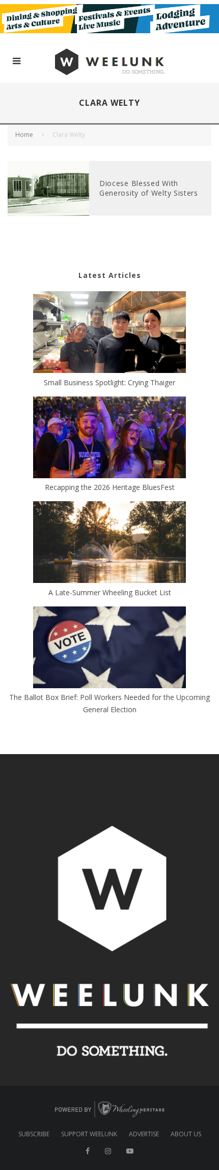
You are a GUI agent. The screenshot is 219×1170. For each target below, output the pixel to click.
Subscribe (33, 1134)
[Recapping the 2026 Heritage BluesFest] (109, 438)
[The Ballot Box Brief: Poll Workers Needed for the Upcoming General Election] (109, 648)
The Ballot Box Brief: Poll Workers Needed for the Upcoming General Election (109, 703)
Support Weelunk (89, 1134)
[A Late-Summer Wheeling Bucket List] (109, 543)
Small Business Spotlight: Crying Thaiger (109, 382)
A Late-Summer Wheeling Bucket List (109, 592)
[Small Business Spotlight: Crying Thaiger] (109, 333)
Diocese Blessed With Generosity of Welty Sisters (148, 187)
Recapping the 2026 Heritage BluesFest (110, 487)
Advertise (144, 1134)
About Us (186, 1134)
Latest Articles (109, 275)
